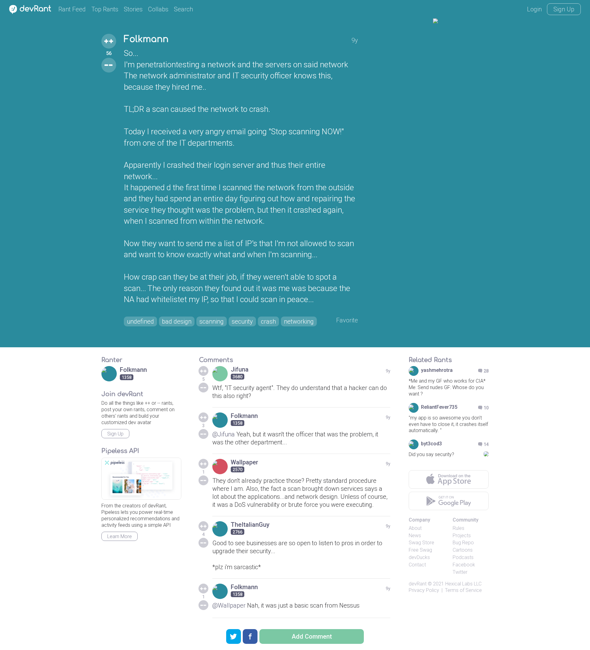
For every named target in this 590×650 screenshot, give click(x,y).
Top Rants (104, 9)
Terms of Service (463, 590)
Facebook (464, 565)
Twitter (460, 572)
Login (534, 9)
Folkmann (146, 39)
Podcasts (463, 557)
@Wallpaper (229, 605)
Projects (462, 535)
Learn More (119, 536)
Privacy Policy (424, 590)
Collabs (158, 9)
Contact (417, 565)
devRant (418, 584)
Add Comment (312, 636)
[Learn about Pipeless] (141, 479)
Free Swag (420, 550)
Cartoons (463, 550)
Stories (133, 9)
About (415, 528)
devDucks (419, 557)
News (415, 535)
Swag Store (421, 543)
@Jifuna (223, 434)
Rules (458, 528)
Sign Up (563, 9)
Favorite (347, 320)
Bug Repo (463, 543)
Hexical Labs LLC (463, 584)
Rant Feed (72, 9)
